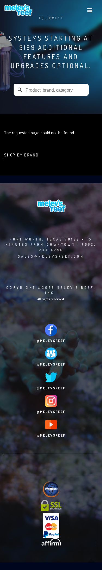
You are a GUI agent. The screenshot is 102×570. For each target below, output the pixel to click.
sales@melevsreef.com (51, 256)
